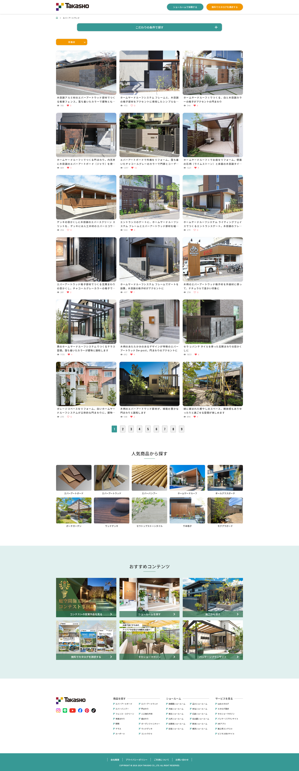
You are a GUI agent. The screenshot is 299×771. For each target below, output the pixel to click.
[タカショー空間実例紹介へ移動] (57, 17)
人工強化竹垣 (146, 714)
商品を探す (119, 698)
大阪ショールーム (175, 709)
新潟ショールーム (199, 724)
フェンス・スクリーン (125, 714)
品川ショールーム (199, 704)
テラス (118, 729)
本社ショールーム (199, 709)
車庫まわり (120, 719)
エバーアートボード (124, 704)
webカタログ (223, 704)
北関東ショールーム (176, 724)
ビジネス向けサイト (226, 734)
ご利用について (161, 759)
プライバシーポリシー (136, 759)
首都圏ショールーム (176, 704)
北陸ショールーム (175, 729)
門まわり (145, 709)
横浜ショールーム (199, 729)
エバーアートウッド (149, 704)
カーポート (120, 734)
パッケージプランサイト (228, 719)
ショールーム (173, 698)
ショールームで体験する (185, 7)
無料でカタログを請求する (225, 7)
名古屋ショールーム (200, 719)
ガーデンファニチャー (150, 724)
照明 (117, 724)
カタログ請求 (223, 709)
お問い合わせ (182, 759)
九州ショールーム (175, 719)
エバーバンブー (122, 709)
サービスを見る (224, 698)
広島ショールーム (199, 714)
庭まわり (145, 719)
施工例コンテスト (225, 729)
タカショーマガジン (226, 714)
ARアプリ (222, 724)
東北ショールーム (175, 714)
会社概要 (115, 759)
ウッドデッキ (146, 729)
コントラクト (146, 734)
